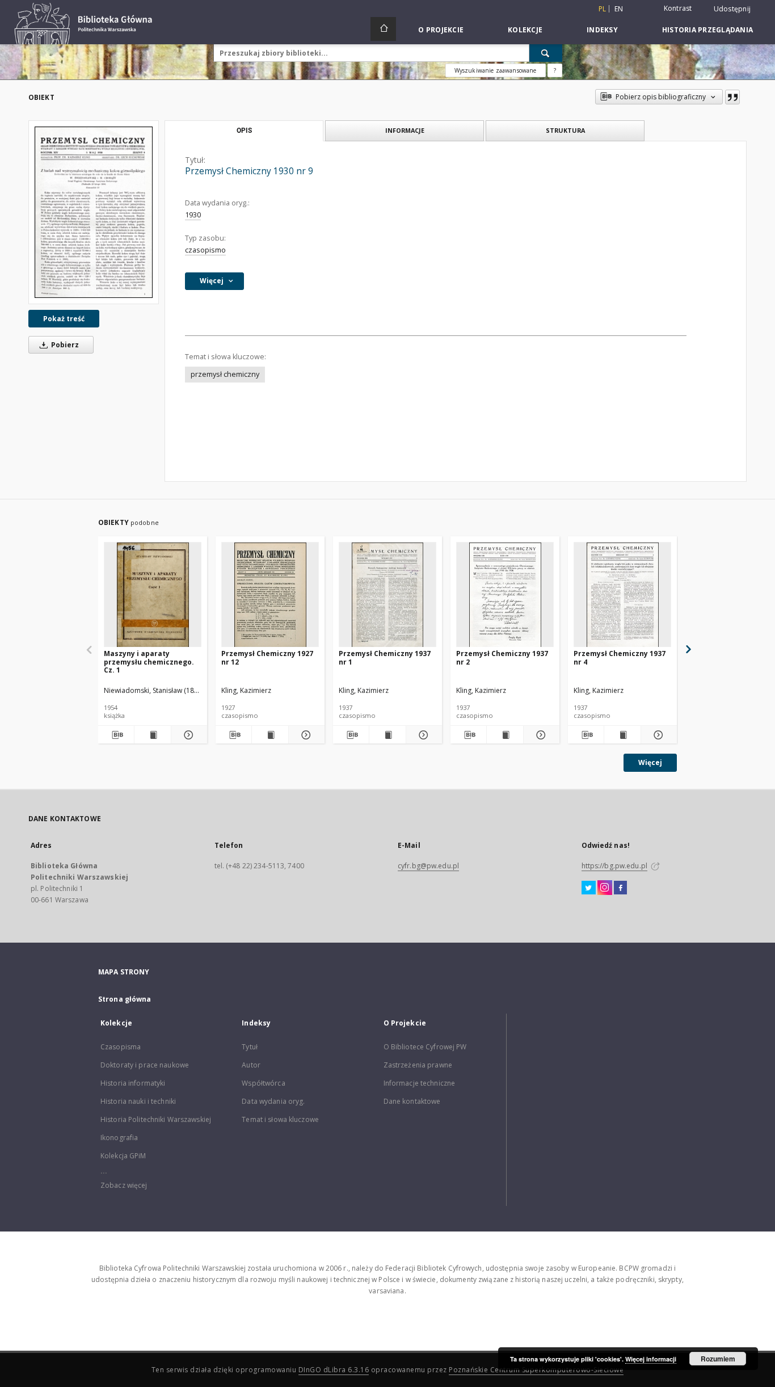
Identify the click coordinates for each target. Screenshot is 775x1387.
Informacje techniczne (420, 1083)
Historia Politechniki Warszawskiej (155, 1119)
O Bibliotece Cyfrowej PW (425, 1047)
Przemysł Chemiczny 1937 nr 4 (620, 657)
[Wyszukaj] (545, 53)
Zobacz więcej (124, 1185)
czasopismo (205, 250)
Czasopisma (120, 1047)
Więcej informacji (650, 1359)
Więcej (650, 762)
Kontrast (678, 8)
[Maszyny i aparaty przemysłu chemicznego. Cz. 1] (152, 595)
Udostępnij (732, 9)
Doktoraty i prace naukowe (144, 1065)
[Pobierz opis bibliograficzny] (116, 735)
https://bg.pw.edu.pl (614, 866)
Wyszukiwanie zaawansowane (495, 70)
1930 (193, 215)
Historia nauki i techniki (138, 1101)
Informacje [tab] (404, 130)
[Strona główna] (383, 29)
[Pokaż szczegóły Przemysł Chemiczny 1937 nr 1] (422, 735)
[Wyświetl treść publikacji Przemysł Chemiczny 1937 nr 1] (387, 735)
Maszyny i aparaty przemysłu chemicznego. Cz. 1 (149, 661)
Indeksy (602, 30)
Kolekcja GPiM (123, 1156)
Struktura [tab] (565, 130)
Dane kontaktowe (412, 1101)
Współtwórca (263, 1083)
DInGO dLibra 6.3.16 (333, 1370)
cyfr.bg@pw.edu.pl (428, 866)
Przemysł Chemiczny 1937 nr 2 (502, 657)
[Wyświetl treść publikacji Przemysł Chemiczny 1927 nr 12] (270, 735)
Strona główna (124, 999)
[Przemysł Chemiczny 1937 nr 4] (622, 595)
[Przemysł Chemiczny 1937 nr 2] (505, 595)
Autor (251, 1065)
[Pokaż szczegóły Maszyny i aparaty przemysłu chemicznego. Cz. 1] (187, 735)
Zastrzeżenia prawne (418, 1065)
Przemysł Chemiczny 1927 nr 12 (267, 657)
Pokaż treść (64, 318)
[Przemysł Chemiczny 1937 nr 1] (387, 595)
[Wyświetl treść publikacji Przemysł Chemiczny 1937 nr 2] (505, 735)
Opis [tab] (244, 131)
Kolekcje (525, 30)
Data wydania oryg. (273, 1101)
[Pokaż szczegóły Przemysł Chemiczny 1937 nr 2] (540, 735)
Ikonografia (119, 1137)
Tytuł (250, 1047)
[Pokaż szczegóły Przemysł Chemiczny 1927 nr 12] (305, 735)
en (619, 8)
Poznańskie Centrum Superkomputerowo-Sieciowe (536, 1370)
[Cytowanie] (732, 97)
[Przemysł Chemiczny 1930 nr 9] (94, 212)
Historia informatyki (132, 1083)
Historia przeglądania (707, 30)
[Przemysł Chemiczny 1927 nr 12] (270, 595)
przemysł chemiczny (225, 374)
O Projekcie (441, 30)
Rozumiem (718, 1359)
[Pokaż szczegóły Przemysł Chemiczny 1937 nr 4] (657, 735)
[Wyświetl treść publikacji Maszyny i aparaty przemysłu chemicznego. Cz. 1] (152, 735)
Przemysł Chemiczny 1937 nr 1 (385, 657)
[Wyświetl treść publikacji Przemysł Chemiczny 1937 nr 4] (622, 735)
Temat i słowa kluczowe (280, 1119)
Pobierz (64, 345)
